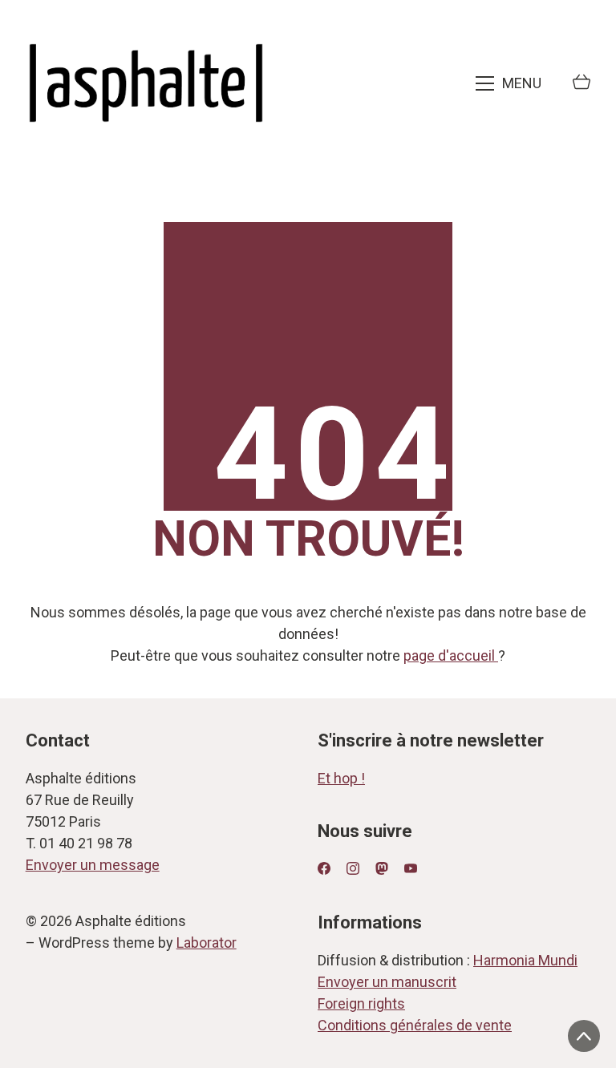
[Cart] (581, 83)
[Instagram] (352, 868)
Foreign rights (361, 1003)
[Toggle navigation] (510, 83)
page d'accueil (450, 655)
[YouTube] (410, 868)
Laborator (206, 942)
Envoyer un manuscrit (387, 981)
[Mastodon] (381, 868)
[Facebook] (324, 868)
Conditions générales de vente (415, 1025)
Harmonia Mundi (525, 960)
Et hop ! (341, 778)
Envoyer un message (93, 864)
